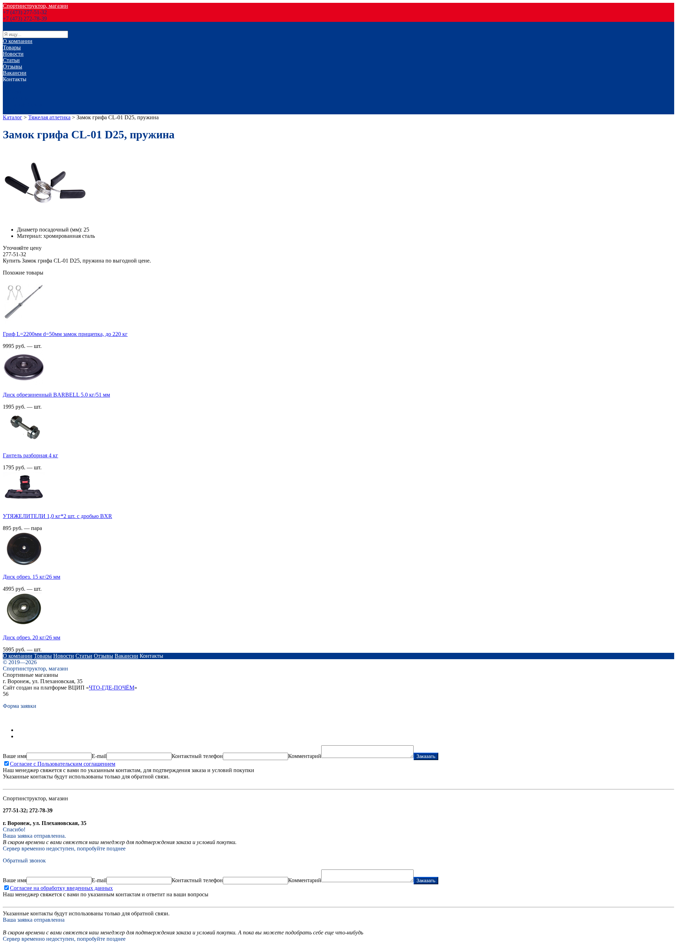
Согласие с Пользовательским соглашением (62, 764)
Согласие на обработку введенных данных (61, 888)
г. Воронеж (16, 86)
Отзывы (12, 67)
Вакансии (14, 73)
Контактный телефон (197, 756)
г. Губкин (14, 111)
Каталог (12, 117)
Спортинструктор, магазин (35, 6)
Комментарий (304, 756)
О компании (17, 41)
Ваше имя (14, 756)
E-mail (99, 756)
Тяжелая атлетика (49, 117)
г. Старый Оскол (22, 105)
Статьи (11, 60)
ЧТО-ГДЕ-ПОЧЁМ (111, 688)
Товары (12, 47)
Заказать (425, 756)
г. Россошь (15, 98)
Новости (13, 54)
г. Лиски (13, 92)
